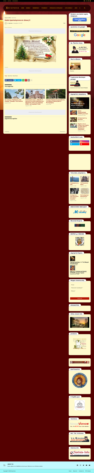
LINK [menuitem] (76, 8)
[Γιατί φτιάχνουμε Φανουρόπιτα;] (84, 191)
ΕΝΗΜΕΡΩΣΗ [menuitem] (36, 8)
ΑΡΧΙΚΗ (4, 0)
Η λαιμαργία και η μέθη (74, 183)
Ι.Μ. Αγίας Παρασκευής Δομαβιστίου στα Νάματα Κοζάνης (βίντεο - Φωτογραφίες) (55, 101)
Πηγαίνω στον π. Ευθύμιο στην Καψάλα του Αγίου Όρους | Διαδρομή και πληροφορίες (83, 126)
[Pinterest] (26, 80)
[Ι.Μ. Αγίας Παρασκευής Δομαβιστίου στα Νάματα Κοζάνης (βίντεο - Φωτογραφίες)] (56, 94)
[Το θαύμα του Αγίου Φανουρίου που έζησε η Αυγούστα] (74, 191)
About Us (75, 471)
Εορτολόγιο (15, 75)
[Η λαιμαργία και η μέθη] (74, 179)
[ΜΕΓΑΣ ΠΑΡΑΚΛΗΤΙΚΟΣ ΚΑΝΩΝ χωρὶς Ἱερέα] (73, 112)
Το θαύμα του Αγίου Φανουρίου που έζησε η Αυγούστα (74, 197)
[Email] (29, 80)
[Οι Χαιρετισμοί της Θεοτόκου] (73, 119)
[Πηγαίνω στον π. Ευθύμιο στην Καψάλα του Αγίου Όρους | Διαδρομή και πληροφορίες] (73, 125)
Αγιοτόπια (14, 17)
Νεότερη (7, 131)
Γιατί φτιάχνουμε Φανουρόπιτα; (84, 195)
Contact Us (81, 471)
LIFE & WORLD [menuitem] (68, 8)
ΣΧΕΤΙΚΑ (9, 0)
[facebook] (84, 1)
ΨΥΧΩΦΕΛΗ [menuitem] (44, 8)
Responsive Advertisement (35, 31)
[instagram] (86, 1)
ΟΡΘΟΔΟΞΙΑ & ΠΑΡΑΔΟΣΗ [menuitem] (56, 8)
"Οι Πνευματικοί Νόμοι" (84, 183)
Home (70, 471)
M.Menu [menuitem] (28, 8)
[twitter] (88, 1)
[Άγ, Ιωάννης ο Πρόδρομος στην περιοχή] (14, 94)
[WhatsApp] (23, 80)
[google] (75, 147)
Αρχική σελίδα (8, 17)
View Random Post (79, 19)
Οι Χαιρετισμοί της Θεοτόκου (82, 118)
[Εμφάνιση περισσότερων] (31, 80)
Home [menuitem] (22, 8)
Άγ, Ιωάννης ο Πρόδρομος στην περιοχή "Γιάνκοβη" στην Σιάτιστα (14, 100)
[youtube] (90, 1)
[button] (79, 8)
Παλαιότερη (62, 131)
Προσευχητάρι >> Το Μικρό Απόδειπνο (78, 104)
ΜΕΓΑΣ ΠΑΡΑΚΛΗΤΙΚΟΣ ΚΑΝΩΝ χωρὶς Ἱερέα (83, 112)
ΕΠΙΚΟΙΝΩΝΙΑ (15, 0)
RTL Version (88, 471)
